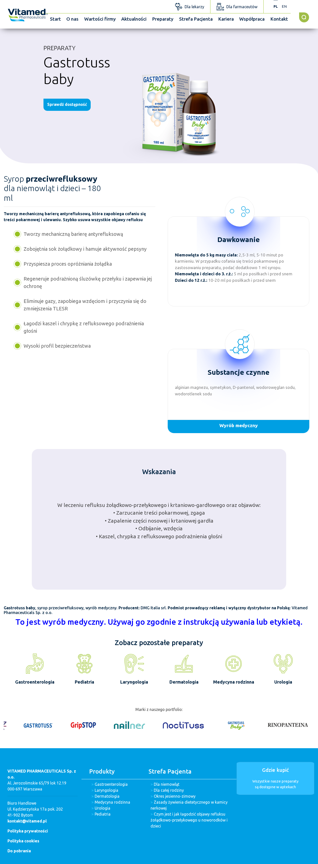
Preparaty (162, 19)
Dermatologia (107, 796)
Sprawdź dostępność (67, 104)
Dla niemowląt (166, 784)
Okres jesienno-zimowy (175, 796)
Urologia (102, 808)
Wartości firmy (100, 19)
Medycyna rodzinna (112, 802)
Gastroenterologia (111, 784)
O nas (72, 19)
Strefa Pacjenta (196, 19)
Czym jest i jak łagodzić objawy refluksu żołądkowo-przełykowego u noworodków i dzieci (189, 820)
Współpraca (252, 19)
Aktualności (134, 19)
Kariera (226, 19)
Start (55, 19)
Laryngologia (106, 790)
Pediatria (103, 814)
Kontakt (279, 19)
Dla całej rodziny (169, 790)
